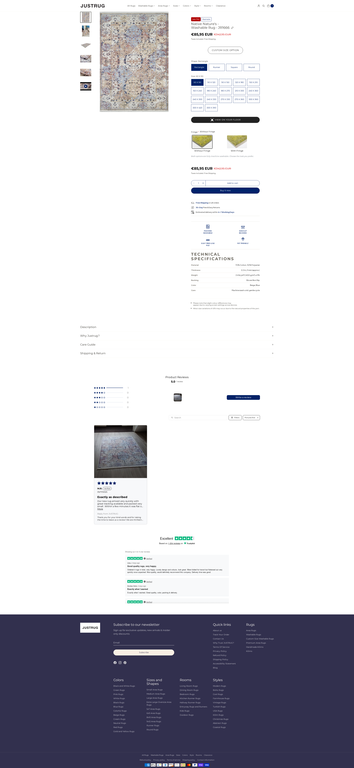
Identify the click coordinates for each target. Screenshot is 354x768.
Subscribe (144, 652)
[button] (111, 388)
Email (116, 642)
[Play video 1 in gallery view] (85, 86)
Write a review (243, 397)
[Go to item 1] (178, 397)
